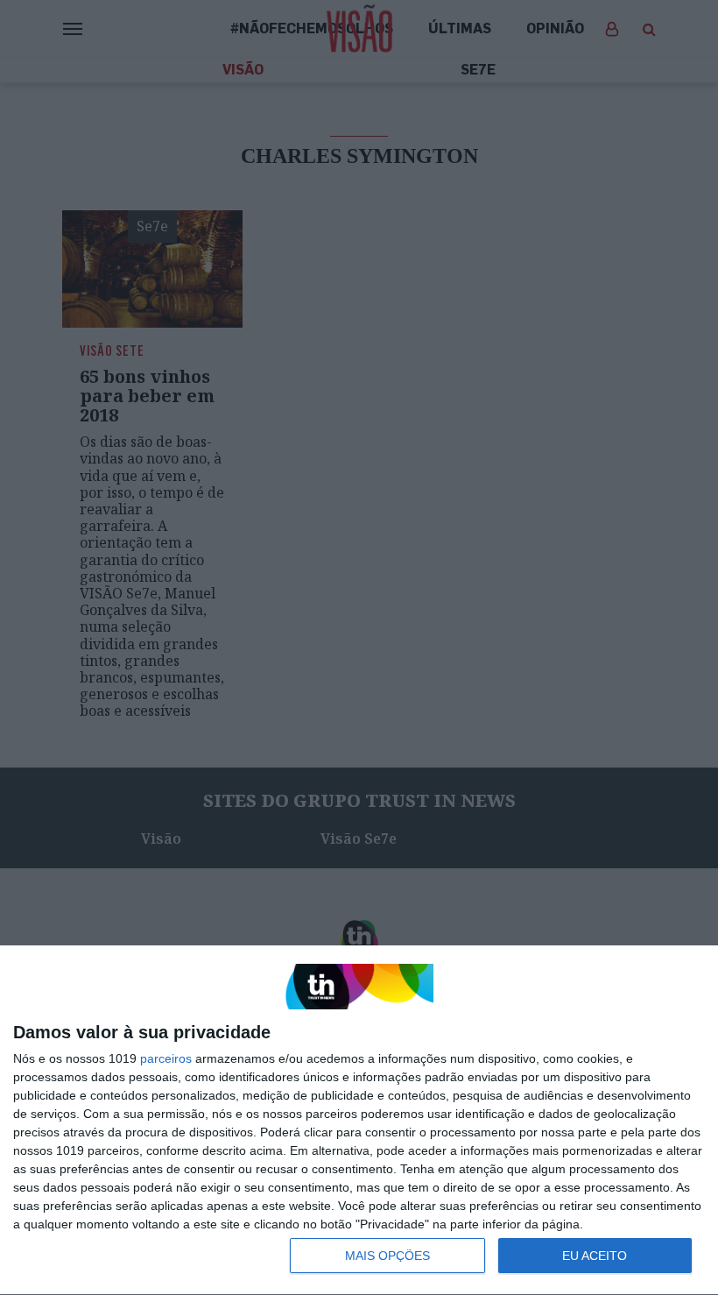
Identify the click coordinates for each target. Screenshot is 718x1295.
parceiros (166, 1058)
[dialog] (359, 1120)
